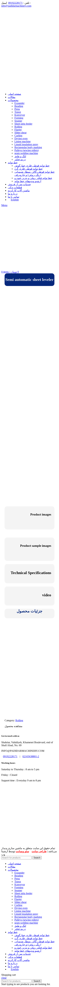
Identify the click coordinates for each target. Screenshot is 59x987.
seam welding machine (26, 153)
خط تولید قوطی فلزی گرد (28, 168)
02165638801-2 (30, 756)
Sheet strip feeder (23, 123)
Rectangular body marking (28, 147)
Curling (18, 135)
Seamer (18, 120)
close (4, 977)
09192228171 (15, 2)
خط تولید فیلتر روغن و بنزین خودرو (33, 178)
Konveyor (19, 115)
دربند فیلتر (20, 159)
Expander (19, 103)
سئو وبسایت (22, 851)
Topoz (17, 112)
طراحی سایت (39, 851)
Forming (18, 117)
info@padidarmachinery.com (16, 5)
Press (17, 109)
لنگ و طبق (20, 156)
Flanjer (18, 129)
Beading (18, 106)
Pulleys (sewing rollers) (26, 150)
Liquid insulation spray (26, 144)
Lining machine (22, 141)
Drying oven (21, 138)
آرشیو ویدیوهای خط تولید (27, 181)
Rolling (18, 126)
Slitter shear (20, 132)
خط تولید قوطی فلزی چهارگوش (31, 165)
